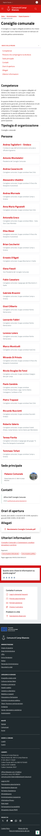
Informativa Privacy (7, 800)
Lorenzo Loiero (10, 333)
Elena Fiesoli (9, 268)
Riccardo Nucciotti (12, 410)
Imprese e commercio (8, 684)
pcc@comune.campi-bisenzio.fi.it (16, 501)
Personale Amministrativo (9, 664)
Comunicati (5, 727)
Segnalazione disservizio (9, 787)
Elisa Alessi (8, 230)
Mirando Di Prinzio (12, 357)
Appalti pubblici (6, 687)
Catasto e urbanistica (8, 691)
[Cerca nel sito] (35, 8)
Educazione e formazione (9, 697)
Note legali (4, 803)
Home (3, 16)
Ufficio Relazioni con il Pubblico (11, 772)
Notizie (3, 724)
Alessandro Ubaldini (13, 179)
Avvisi (3, 730)
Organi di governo (24, 16)
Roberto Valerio (11, 424)
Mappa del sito (23, 828)
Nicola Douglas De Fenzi (15, 370)
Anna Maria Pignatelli (14, 206)
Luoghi (3, 741)
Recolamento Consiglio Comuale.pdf (21, 529)
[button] (8, 2)
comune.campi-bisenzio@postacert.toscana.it (16, 776)
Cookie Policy (5, 828)
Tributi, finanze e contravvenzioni (12, 703)
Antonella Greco (11, 217)
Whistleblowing (6, 794)
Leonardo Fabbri (11, 319)
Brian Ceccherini (11, 244)
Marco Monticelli (11, 346)
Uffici (2, 654)
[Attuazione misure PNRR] (20, 629)
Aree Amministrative (8, 651)
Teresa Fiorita (10, 437)
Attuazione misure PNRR (9, 810)
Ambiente (4, 707)
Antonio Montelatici (13, 158)
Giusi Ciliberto (10, 306)
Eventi (3, 744)
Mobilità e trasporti (7, 694)
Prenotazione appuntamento (10, 784)
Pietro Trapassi (10, 399)
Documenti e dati (6, 667)
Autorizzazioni (5, 713)
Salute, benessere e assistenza (11, 710)
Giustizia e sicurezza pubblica (10, 700)
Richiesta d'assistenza (8, 790)
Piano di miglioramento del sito (19, 831)
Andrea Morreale (11, 193)
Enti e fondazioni (6, 657)
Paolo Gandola (10, 384)
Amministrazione (12, 16)
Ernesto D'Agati (11, 257)
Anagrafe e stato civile (8, 678)
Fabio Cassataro (11, 279)
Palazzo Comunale (13, 473)
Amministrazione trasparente (10, 797)
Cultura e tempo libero (8, 681)
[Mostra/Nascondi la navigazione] (2, 8)
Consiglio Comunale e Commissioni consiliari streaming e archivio (17, 544)
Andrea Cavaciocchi (13, 168)
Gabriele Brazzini (11, 292)
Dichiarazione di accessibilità (10, 806)
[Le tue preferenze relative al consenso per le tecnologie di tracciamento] (37, 832)
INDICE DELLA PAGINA (8, 45)
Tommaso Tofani (11, 450)
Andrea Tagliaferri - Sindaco (17, 144)
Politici (3, 660)
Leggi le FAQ (5, 781)
